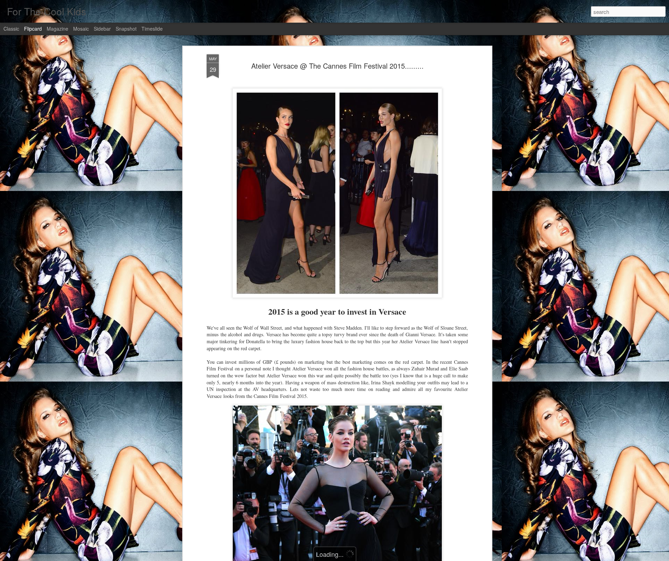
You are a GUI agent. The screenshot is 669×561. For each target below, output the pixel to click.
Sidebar (102, 28)
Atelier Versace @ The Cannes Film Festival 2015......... (337, 66)
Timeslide (152, 28)
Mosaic (81, 28)
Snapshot (126, 28)
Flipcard (33, 28)
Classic (11, 28)
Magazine (57, 28)
